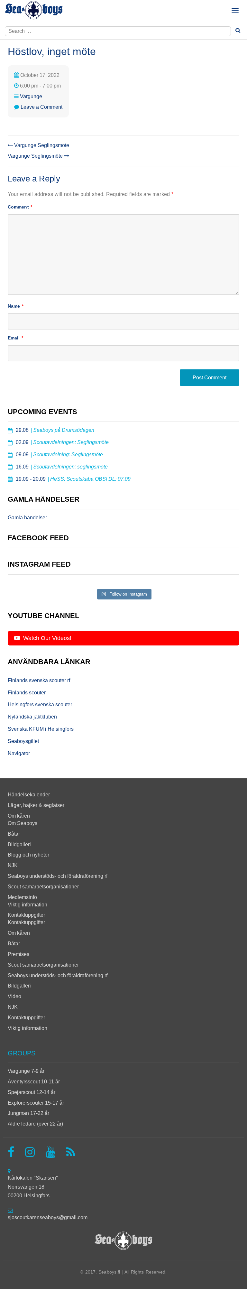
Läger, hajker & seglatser (36, 805)
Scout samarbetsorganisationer (43, 886)
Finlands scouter (27, 692)
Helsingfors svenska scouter (40, 704)
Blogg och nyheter (28, 855)
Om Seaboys (22, 823)
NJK (13, 865)
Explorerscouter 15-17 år (36, 1103)
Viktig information (27, 904)
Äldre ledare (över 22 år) (35, 1124)
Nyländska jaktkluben (32, 716)
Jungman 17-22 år (28, 1113)
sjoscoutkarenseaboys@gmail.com (47, 1217)
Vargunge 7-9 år (26, 1071)
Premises (18, 954)
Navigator (19, 753)
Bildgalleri (19, 844)
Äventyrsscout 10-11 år (34, 1081)
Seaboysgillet (23, 741)
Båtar (14, 834)
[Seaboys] (34, 10)
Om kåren (19, 816)
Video (14, 996)
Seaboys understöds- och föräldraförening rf (57, 876)
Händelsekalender (29, 794)
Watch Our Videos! (46, 638)
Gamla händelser (27, 517)
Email (15, 337)
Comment (20, 206)
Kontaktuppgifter (26, 915)
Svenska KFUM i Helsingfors (41, 729)
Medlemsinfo (22, 897)
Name (15, 306)
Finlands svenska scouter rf (39, 680)
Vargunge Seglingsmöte (41, 145)
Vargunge (31, 96)
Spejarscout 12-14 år (31, 1092)
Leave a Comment (41, 107)
